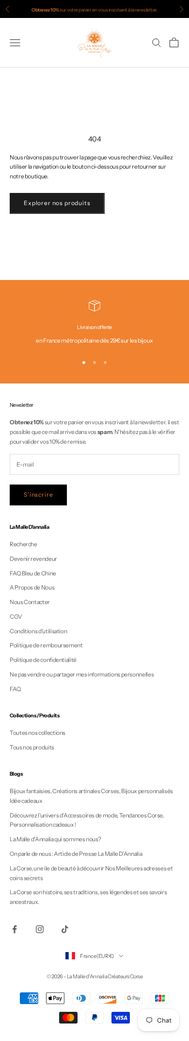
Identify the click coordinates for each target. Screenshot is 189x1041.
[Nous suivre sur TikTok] (65, 929)
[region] (94, 323)
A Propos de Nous (32, 587)
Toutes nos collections (37, 732)
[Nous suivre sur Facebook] (14, 929)
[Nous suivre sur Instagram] (40, 929)
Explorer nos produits (57, 203)
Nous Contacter (30, 602)
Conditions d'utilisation (38, 631)
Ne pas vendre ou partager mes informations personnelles (82, 674)
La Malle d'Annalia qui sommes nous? (55, 839)
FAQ (15, 689)
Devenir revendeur (33, 558)
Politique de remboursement (46, 645)
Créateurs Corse (125, 976)
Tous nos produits (32, 747)
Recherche (23, 544)
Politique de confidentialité (43, 659)
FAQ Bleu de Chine (33, 573)
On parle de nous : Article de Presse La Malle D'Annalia (76, 853)
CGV (16, 616)
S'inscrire (38, 494)
